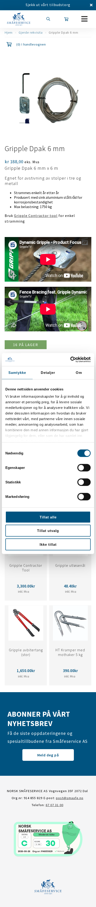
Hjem (9, 32)
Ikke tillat (48, 544)
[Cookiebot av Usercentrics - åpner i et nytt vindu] (70, 360)
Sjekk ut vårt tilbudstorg (48, 4)
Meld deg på (48, 755)
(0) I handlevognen (31, 44)
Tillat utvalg (48, 531)
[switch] (84, 467)
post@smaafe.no (69, 798)
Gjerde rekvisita (31, 32)
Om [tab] (79, 372)
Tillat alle (48, 517)
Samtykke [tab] (17, 372)
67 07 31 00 (54, 805)
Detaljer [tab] (48, 372)
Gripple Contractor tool (36, 215)
